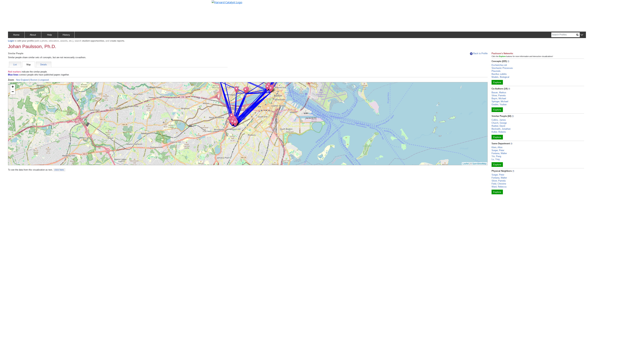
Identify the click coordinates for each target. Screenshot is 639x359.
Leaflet (466, 163)
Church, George (499, 123)
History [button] (66, 34)
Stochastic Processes (502, 68)
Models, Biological (500, 77)
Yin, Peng (496, 156)
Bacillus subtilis (499, 74)
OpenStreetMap (479, 163)
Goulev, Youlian (499, 104)
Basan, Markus (499, 92)
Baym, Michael (499, 98)
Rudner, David (498, 126)
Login (11, 41)
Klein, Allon (497, 147)
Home (16, 34)
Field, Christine (499, 183)
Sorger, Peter (498, 150)
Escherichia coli (499, 65)
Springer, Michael (500, 101)
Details (43, 64)
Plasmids (496, 71)
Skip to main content (13, 3)
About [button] (33, 34)
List (15, 64)
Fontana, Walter (499, 153)
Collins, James (499, 120)
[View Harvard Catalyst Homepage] (227, 2)
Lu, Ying (496, 159)
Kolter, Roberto (499, 132)
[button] (582, 35)
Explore (497, 82)
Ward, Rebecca (499, 186)
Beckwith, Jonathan (501, 129)
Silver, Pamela (499, 95)
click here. (59, 170)
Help (49, 34)
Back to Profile (480, 53)
